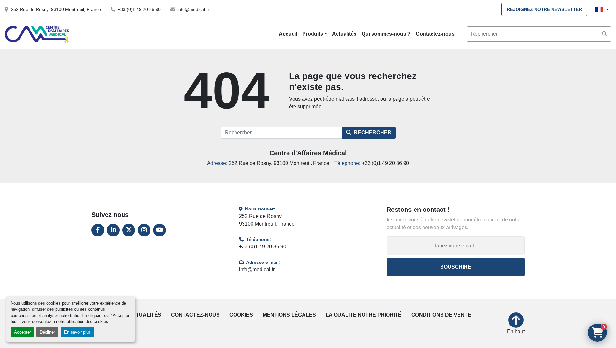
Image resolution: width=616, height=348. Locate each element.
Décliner (47, 332)
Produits (312, 34)
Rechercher (372, 132)
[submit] (604, 34)
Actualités (344, 34)
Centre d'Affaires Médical (308, 152)
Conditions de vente (441, 314)
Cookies (241, 314)
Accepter (22, 332)
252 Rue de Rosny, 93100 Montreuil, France (56, 9)
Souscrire (455, 267)
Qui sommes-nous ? (386, 34)
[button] (314, 34)
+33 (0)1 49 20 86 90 (139, 9)
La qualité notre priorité (364, 314)
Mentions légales (289, 314)
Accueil (288, 34)
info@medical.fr (193, 9)
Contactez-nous (435, 34)
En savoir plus (77, 332)
